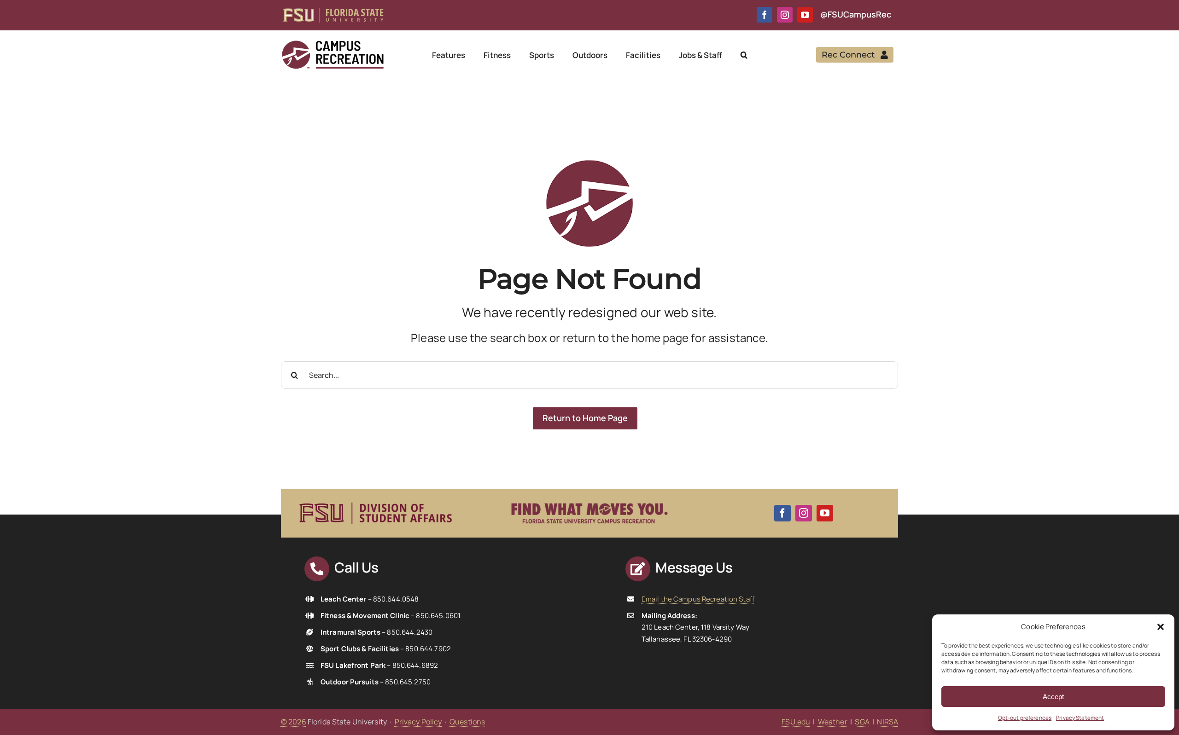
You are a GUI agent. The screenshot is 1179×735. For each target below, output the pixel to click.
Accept (1053, 696)
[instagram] (785, 15)
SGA (862, 722)
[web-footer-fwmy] (589, 497)
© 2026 (293, 722)
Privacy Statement (1080, 718)
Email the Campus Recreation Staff (698, 599)
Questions (467, 722)
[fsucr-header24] (332, 43)
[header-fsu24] (333, 11)
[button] (1160, 626)
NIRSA (887, 722)
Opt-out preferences (1024, 718)
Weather (832, 722)
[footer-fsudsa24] (375, 498)
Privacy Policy (418, 722)
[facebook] (764, 15)
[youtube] (805, 15)
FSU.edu (796, 722)
